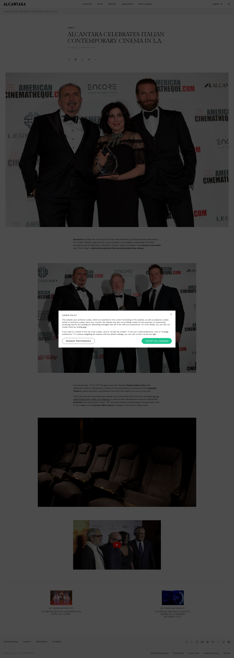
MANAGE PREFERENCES (78, 341)
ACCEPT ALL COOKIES (156, 341)
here (84, 327)
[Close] (171, 314)
